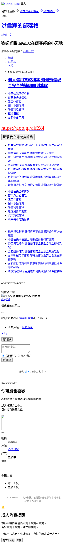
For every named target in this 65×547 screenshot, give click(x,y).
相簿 (10, 57)
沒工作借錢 (14, 101)
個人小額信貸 (16, 105)
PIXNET (16, 497)
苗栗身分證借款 (17, 97)
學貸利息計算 (16, 109)
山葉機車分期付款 (18, 219)
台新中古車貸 (16, 117)
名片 (10, 65)
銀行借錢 (13, 113)
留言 (30, 318)
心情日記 (28, 51)
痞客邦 (23, 318)
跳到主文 (6, 34)
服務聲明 (36, 501)
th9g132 (5, 299)
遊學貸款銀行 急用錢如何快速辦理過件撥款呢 (35, 184)
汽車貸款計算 (16, 215)
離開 (19, 540)
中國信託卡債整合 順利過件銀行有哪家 (31, 153)
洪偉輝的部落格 (20, 26)
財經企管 (27, 327)
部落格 (12, 61)
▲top (4, 333)
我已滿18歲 (8, 540)
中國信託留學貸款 (18, 93)
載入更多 (7, 339)
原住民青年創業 (17, 211)
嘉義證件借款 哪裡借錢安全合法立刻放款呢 (33, 165)
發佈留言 (7, 360)
